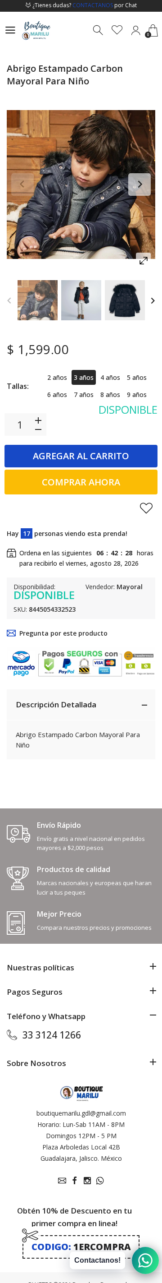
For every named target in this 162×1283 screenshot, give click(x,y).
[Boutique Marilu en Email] (62, 1181)
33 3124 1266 (51, 1035)
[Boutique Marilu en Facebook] (74, 1181)
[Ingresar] (135, 30)
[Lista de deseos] (117, 30)
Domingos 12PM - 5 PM (81, 1135)
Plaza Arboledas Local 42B (81, 1147)
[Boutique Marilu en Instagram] (87, 1181)
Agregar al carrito (81, 456)
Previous (22, 184)
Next (139, 184)
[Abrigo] (37, 300)
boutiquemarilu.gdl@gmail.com (81, 1113)
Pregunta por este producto (63, 633)
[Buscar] (99, 30)
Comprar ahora (81, 482)
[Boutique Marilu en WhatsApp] (100, 1181)
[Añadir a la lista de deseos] (146, 508)
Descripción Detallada (56, 704)
